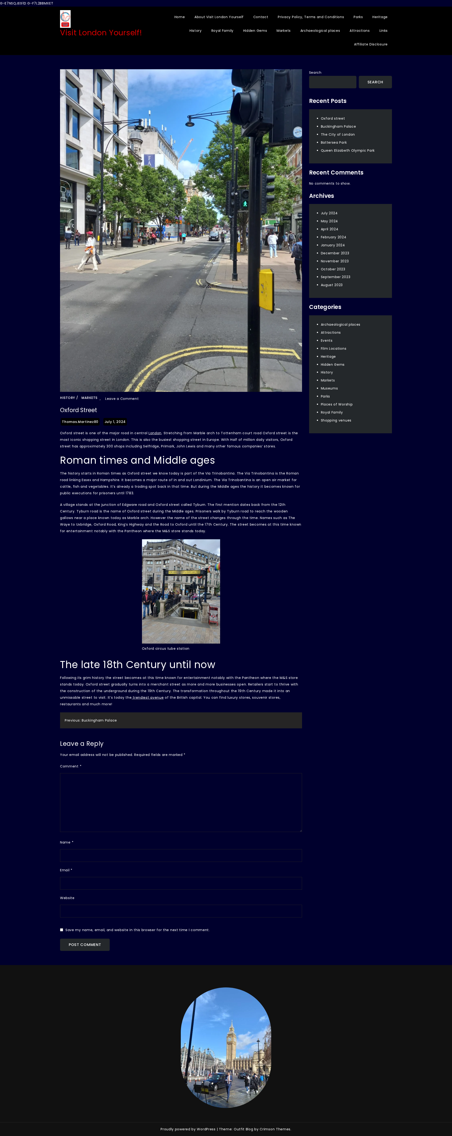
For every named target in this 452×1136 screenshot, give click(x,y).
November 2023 (335, 261)
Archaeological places (320, 30)
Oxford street (333, 118)
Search (315, 72)
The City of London (338, 134)
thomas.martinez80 (80, 421)
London (155, 433)
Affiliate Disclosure (371, 44)
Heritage (380, 17)
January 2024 (333, 245)
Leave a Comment (122, 398)
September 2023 (336, 277)
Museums (329, 388)
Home (179, 17)
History (196, 30)
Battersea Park (334, 142)
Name (66, 842)
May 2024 (329, 221)
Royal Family (222, 30)
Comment (70, 766)
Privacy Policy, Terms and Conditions (311, 17)
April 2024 (330, 229)
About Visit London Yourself (219, 17)
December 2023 (335, 253)
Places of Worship (337, 404)
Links (383, 30)
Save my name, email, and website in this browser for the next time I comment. (137, 930)
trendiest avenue (148, 697)
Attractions (360, 30)
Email (66, 870)
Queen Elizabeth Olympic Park (348, 150)
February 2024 (334, 237)
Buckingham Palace (338, 126)
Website (67, 898)
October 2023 (333, 269)
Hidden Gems (255, 30)
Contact (260, 17)
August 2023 (332, 285)
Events (327, 340)
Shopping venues (336, 420)
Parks (358, 17)
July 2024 (329, 213)
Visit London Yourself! (101, 32)
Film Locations (334, 348)
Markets (284, 30)
